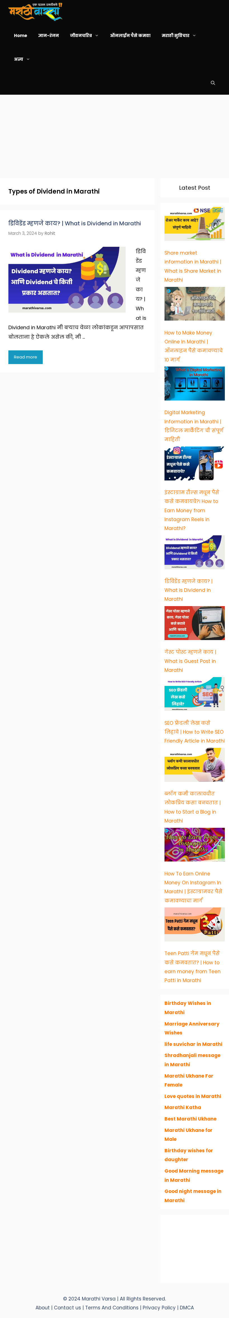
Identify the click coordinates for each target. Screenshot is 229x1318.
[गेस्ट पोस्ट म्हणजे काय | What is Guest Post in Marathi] (194, 624)
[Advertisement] (114, 134)
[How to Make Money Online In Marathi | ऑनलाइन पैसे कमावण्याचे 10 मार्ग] (194, 305)
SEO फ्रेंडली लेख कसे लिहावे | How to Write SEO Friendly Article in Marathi (194, 732)
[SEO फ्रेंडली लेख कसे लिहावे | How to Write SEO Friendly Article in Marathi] (194, 695)
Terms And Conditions (112, 1307)
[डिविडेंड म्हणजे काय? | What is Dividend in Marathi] (194, 553)
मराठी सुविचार (175, 35)
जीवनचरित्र (81, 35)
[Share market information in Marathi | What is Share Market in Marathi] (194, 225)
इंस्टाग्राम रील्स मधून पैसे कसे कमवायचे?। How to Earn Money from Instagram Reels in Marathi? (191, 510)
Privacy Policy (160, 1307)
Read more (25, 357)
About (42, 1307)
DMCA (187, 1307)
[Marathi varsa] (35, 12)
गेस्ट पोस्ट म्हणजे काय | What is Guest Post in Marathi (190, 661)
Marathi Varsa (99, 1298)
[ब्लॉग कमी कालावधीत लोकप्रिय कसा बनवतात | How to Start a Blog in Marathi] (194, 766)
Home (20, 35)
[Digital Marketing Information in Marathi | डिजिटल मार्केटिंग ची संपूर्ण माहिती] (194, 385)
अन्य (18, 59)
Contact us (67, 1307)
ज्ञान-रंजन (48, 35)
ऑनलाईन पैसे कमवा (130, 35)
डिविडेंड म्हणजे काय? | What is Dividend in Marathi (74, 223)
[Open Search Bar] (213, 83)
